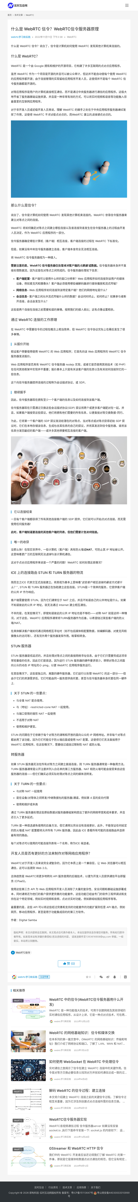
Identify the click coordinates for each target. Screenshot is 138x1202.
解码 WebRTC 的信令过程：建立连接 (77, 1091)
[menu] (126, 5)
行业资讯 (53, 1187)
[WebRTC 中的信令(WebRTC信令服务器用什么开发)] (28, 1008)
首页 (10, 15)
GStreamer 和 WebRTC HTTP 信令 (76, 1148)
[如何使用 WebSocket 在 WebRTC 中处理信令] (28, 1070)
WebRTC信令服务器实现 (68, 1120)
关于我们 (95, 1187)
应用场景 (81, 1187)
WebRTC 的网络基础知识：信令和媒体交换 (82, 1033)
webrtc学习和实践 (20, 36)
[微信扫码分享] (101, 977)
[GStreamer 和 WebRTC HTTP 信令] (28, 1157)
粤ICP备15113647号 (82, 1192)
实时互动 (39, 1187)
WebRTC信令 (23, 952)
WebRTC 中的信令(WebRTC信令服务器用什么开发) (86, 1002)
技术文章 (67, 1187)
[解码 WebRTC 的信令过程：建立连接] (28, 1099)
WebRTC (72, 36)
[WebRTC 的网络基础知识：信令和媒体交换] (28, 1041)
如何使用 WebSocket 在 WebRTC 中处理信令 (84, 1062)
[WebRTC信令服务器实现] (28, 1128)
